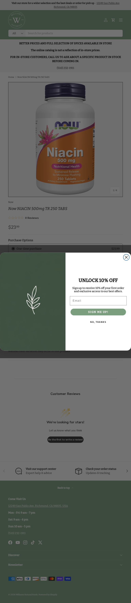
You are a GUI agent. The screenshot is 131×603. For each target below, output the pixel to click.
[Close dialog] (126, 257)
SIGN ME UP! (98, 312)
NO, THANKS (98, 322)
